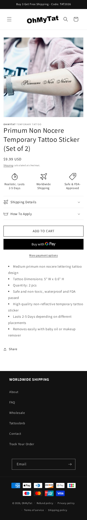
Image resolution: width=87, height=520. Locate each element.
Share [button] (13, 349)
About (14, 392)
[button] (9, 19)
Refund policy (45, 503)
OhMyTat (27, 502)
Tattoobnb (17, 423)
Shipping (8, 165)
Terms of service (34, 510)
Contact (15, 433)
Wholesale (17, 413)
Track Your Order (21, 444)
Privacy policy (66, 503)
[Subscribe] (70, 464)
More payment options (43, 255)
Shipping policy (57, 510)
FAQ (12, 402)
